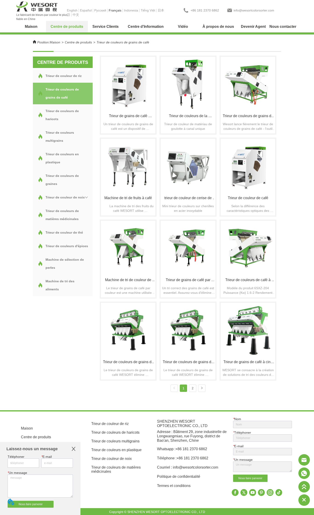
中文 (76, 15)
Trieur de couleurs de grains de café (123, 42)
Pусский (100, 10)
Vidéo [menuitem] (183, 26)
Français (115, 10)
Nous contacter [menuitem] (282, 26)
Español (86, 10)
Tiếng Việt (148, 10)
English (72, 10)
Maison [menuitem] (31, 26)
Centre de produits (78, 42)
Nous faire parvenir (31, 504)
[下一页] (202, 388)
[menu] (156, 26)
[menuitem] (67, 26)
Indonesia (131, 10)
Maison (55, 42)
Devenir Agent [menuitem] (253, 26)
